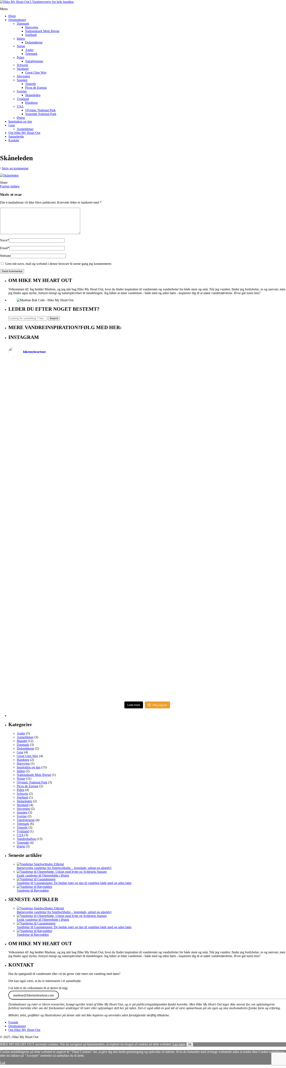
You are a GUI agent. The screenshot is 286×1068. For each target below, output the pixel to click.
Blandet (22, 741)
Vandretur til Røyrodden (33, 890)
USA (20, 106)
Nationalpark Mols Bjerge (42, 31)
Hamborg (31, 102)
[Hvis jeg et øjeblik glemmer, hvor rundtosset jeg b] (217, 586)
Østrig (21, 117)
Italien (21, 38)
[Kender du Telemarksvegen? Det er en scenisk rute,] (217, 456)
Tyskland (23, 99)
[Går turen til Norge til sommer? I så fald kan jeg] (217, 505)
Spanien (22, 80)
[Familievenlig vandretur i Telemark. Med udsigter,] (217, 634)
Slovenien (23, 76)
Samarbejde (16, 136)
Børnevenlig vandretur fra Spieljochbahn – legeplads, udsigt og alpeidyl (64, 868)
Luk (2, 1062)
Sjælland (31, 35)
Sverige (22, 91)
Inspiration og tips (20, 121)
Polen (20, 57)
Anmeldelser (25, 129)
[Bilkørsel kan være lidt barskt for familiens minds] (77, 450)
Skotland (22, 69)
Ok (190, 1044)
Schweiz (22, 65)
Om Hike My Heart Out (24, 133)
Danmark (23, 23)
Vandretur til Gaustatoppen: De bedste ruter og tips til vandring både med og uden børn (74, 883)
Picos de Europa (36, 87)
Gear (11, 125)
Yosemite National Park (40, 114)
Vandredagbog (26, 839)
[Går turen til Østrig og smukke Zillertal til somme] (217, 392)
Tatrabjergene (34, 61)
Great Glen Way (36, 72)
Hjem (12, 16)
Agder (29, 50)
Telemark (31, 53)
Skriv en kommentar (15, 168)
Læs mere (179, 1044)
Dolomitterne (34, 42)
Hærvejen (31, 27)
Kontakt (13, 140)
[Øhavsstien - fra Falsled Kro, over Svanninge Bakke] (77, 385)
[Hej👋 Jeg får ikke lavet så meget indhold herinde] (77, 594)
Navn (4, 240)
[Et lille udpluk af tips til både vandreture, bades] (77, 530)
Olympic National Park (40, 110)
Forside (13, 1022)
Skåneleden (32, 95)
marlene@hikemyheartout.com (33, 995)
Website (5, 256)
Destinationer (17, 20)
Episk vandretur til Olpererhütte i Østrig (43, 875)
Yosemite (23, 842)
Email (4, 248)
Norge (21, 46)
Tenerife (30, 84)
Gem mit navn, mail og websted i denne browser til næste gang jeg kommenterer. (58, 263)
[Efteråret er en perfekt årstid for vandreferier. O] (77, 656)
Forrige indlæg (9, 186)
